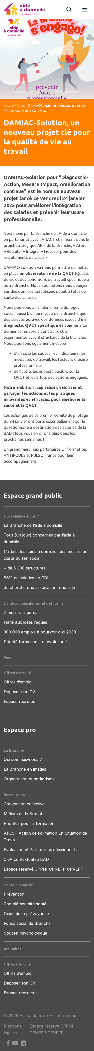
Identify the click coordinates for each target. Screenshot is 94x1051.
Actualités (13, 949)
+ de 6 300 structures (24, 567)
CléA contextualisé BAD (26, 859)
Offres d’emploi (17, 673)
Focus (21, 105)
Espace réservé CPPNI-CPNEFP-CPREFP (43, 869)
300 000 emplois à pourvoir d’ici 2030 (40, 631)
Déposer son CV (19, 691)
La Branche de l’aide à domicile (33, 525)
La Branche (14, 750)
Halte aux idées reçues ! (26, 622)
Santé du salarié (18, 885)
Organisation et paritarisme (29, 778)
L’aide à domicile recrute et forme (34, 603)
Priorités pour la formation (29, 823)
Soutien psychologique (25, 933)
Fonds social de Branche (27, 923)
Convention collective (24, 803)
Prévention (14, 894)
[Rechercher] (68, 8)
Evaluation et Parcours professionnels (40, 849)
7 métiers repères (20, 612)
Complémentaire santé (25, 903)
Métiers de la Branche (25, 813)
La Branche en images (25, 769)
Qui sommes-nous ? (21, 516)
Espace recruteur (20, 701)
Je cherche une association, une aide (39, 587)
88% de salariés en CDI (26, 577)
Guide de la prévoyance (26, 913)
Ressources (14, 795)
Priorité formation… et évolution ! (35, 641)
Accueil (9, 105)
